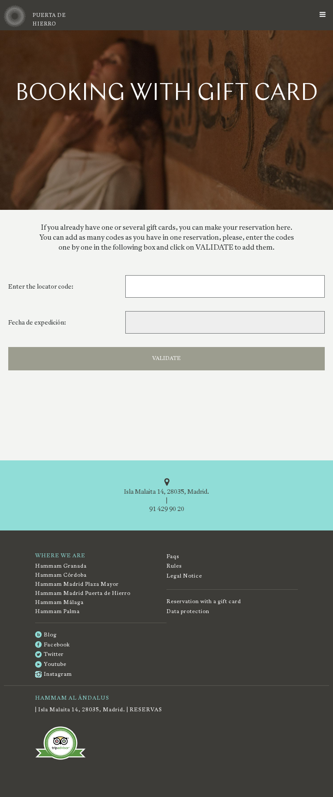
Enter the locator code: (40, 286)
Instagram (58, 674)
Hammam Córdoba (61, 575)
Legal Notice (184, 575)
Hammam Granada (61, 565)
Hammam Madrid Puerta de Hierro (83, 593)
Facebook (57, 644)
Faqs (172, 556)
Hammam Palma (57, 611)
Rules (174, 565)
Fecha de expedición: (37, 322)
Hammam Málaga (59, 602)
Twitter (54, 654)
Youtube (55, 664)
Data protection (187, 611)
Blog (50, 634)
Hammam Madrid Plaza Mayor (77, 584)
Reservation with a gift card (203, 601)
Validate (166, 358)
